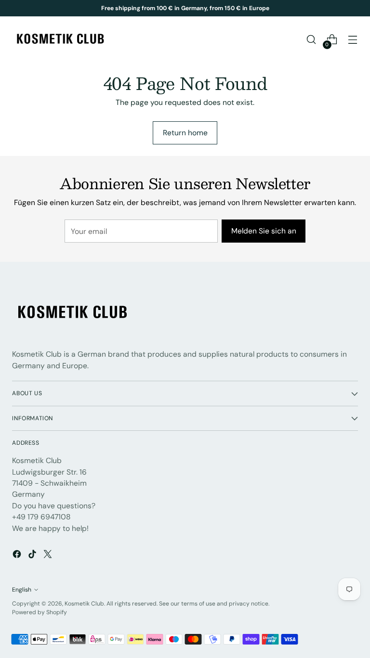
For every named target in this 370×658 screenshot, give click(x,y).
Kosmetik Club (84, 603)
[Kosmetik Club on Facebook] (18, 555)
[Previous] (78, 8)
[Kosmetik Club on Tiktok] (33, 555)
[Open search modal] (311, 40)
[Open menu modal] (353, 40)
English (21, 589)
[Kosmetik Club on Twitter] (48, 555)
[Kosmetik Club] (60, 39)
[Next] (292, 8)
